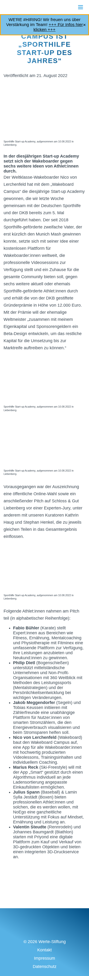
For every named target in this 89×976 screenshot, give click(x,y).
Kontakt (44, 950)
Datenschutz (44, 966)
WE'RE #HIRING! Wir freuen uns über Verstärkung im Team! (44, 24)
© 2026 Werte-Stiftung (44, 941)
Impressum (44, 958)
